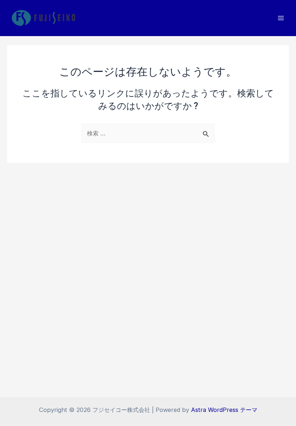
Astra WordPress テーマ (224, 409)
